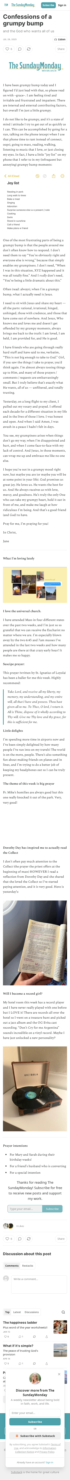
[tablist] (19, 1265)
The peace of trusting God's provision (20, 1352)
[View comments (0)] (20, 49)
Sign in (62, 5)
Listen (62, 39)
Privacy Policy (46, 1451)
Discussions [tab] (32, 1312)
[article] (35, 1329)
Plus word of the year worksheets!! (25, 1327)
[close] (59, 1374)
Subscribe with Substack (37, 1436)
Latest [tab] (17, 1312)
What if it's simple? (18, 1346)
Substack (16, 1472)
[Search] (63, 1312)
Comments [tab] (11, 1265)
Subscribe (48, 5)
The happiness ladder (20, 1322)
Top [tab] (7, 1312)
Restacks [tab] (27, 1265)
